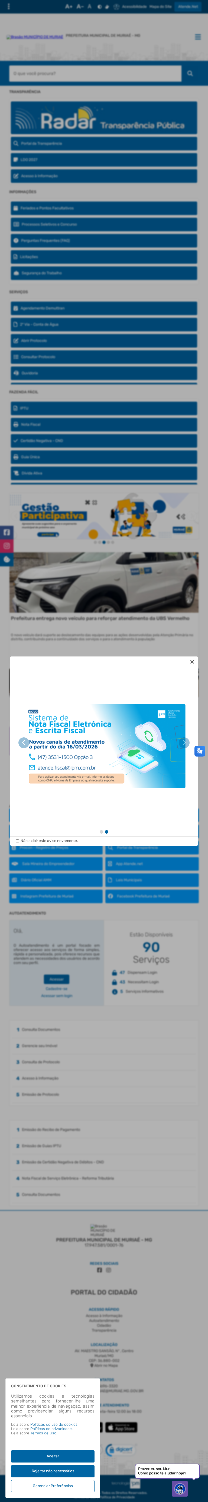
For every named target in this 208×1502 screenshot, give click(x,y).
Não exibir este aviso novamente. (49, 841)
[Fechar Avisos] (192, 661)
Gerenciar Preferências (53, 1486)
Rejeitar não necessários (53, 1471)
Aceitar (53, 1456)
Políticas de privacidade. (51, 1429)
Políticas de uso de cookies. (54, 1424)
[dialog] (103, 751)
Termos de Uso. (43, 1433)
